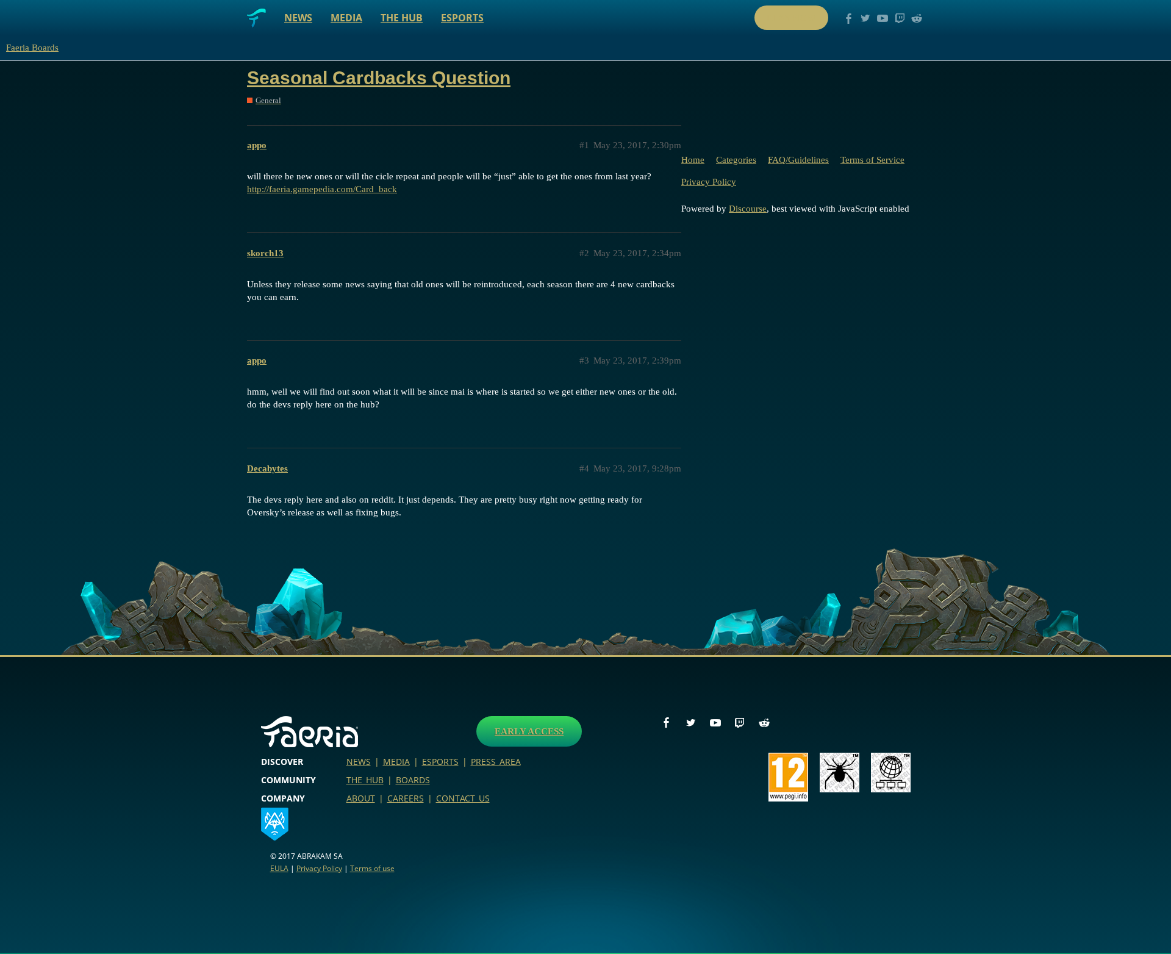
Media (346, 17)
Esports (462, 17)
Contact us (463, 798)
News (298, 17)
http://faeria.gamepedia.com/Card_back (322, 189)
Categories (736, 160)
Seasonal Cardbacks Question (378, 78)
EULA (279, 868)
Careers (405, 798)
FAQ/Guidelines (798, 160)
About (360, 798)
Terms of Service (872, 160)
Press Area (496, 761)
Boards (413, 780)
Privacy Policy (708, 182)
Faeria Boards (32, 47)
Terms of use (372, 868)
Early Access (529, 731)
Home (692, 160)
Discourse (748, 208)
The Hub (402, 17)
